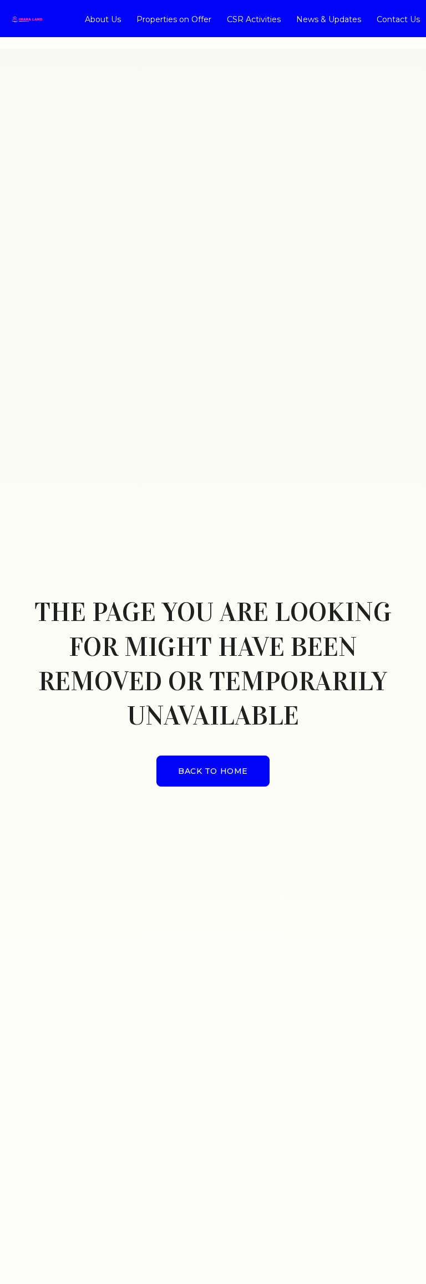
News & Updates (328, 19)
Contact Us (398, 19)
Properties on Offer (173, 19)
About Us (103, 19)
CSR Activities (254, 19)
